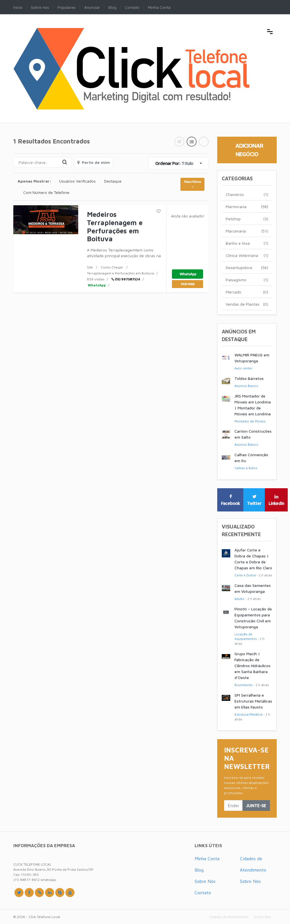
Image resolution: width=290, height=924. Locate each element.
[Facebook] (29, 892)
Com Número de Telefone (46, 192)
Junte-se (256, 805)
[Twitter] (19, 892)
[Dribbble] (49, 892)
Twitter (254, 503)
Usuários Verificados (77, 181)
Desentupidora (247, 267)
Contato (203, 892)
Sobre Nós (205, 881)
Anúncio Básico (246, 386)
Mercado (247, 291)
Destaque (112, 181)
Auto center (243, 368)
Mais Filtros (192, 181)
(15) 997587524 (127, 279)
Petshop (247, 218)
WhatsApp (96, 285)
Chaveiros (247, 194)
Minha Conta (207, 858)
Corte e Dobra (245, 575)
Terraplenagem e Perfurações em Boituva (120, 273)
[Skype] (59, 892)
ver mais (187, 284)
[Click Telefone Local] (131, 30)
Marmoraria (247, 206)
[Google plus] (39, 892)
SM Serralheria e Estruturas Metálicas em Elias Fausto (253, 701)
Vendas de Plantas (247, 304)
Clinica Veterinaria (247, 255)
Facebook (230, 503)
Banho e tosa (247, 243)
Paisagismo (247, 279)
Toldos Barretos (249, 378)
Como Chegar (112, 267)
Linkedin (276, 503)
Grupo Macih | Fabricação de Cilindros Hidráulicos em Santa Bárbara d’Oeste (252, 665)
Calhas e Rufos (245, 468)
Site (90, 267)
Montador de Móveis (250, 421)
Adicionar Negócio (249, 149)
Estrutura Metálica (248, 714)
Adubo (239, 599)
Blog (199, 869)
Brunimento (243, 685)
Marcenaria (247, 231)
